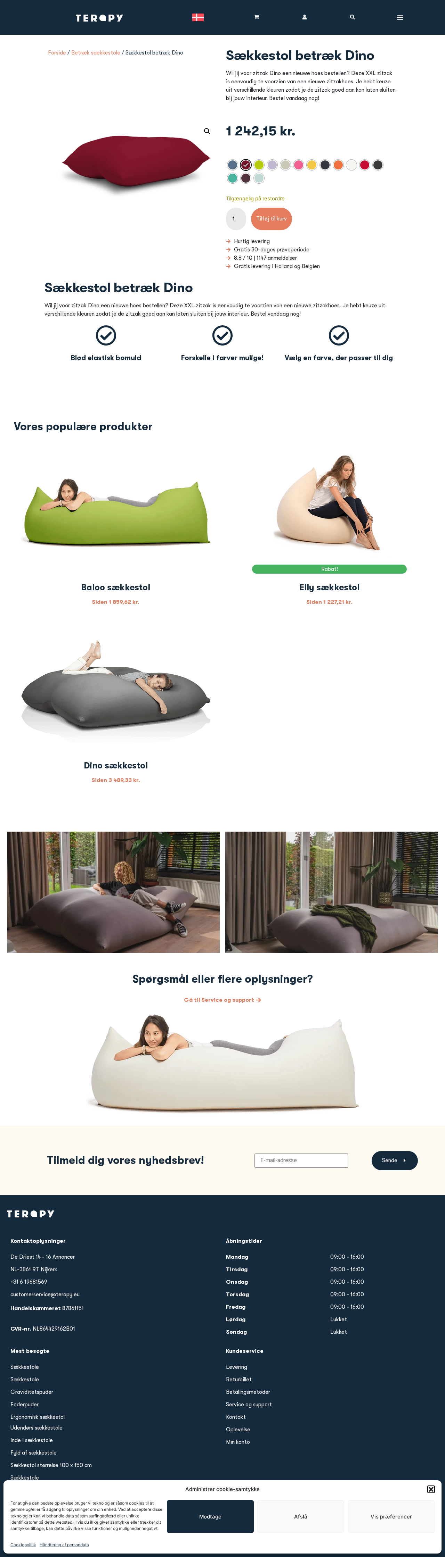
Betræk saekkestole (95, 53)
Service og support (249, 1404)
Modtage (210, 1516)
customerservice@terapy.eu (45, 1294)
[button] (431, 1489)
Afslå (300, 1516)
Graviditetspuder (31, 1392)
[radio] (232, 165)
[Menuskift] (400, 17)
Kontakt (236, 1417)
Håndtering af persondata (64, 1544)
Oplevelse (238, 1429)
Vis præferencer (391, 1516)
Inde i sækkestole (31, 1440)
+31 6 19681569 (28, 1282)
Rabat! (329, 569)
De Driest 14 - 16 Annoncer (42, 1257)
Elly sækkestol (329, 587)
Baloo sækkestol (115, 587)
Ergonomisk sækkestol (37, 1417)
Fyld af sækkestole (33, 1453)
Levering (236, 1367)
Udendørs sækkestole (36, 1428)
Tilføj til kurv (271, 219)
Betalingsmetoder (248, 1392)
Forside (57, 53)
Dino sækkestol (116, 765)
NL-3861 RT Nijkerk (33, 1269)
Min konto (238, 1442)
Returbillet (239, 1379)
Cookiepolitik (23, 1544)
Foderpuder (24, 1404)
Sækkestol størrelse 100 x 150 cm (51, 1465)
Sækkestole (24, 1367)
